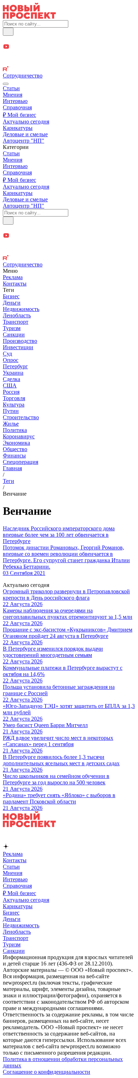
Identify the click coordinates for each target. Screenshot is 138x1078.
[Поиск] (8, 32)
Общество (15, 449)
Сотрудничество (22, 76)
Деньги (12, 303)
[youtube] (69, 47)
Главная (12, 468)
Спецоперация (20, 462)
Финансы (14, 455)
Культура (13, 405)
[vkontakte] (69, 62)
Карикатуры (18, 128)
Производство (20, 341)
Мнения (12, 95)
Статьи (11, 88)
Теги (8, 481)
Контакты (15, 284)
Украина (13, 373)
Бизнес (11, 296)
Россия (11, 392)
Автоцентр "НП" (23, 141)
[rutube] (69, 69)
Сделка (11, 379)
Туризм (12, 328)
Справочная (17, 107)
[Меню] (5, 84)
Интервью (15, 101)
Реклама (13, 277)
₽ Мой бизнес (19, 115)
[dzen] (69, 55)
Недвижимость (21, 309)
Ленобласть (17, 315)
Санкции (14, 335)
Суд (7, 354)
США (10, 385)
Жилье (11, 424)
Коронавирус (19, 436)
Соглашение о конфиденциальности (46, 1072)
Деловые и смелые (25, 134)
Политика (15, 430)
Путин (11, 411)
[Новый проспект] (29, 17)
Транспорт (15, 322)
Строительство (21, 417)
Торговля (14, 398)
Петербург (15, 366)
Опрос (10, 360)
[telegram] (69, 39)
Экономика (16, 443)
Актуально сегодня (26, 122)
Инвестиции (18, 347)
